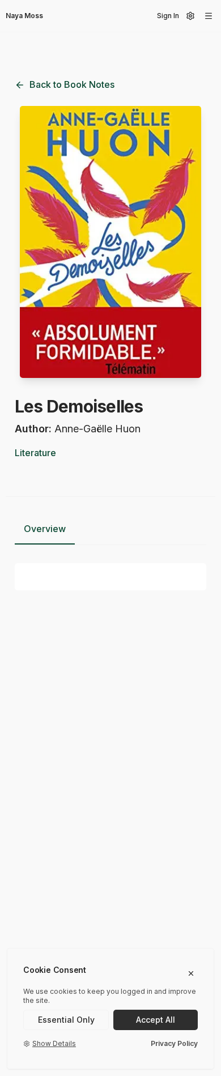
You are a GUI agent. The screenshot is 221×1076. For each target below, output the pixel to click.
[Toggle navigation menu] (208, 16)
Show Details (54, 1043)
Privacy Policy (174, 1043)
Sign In (168, 15)
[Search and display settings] (190, 16)
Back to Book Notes (71, 84)
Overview (45, 528)
